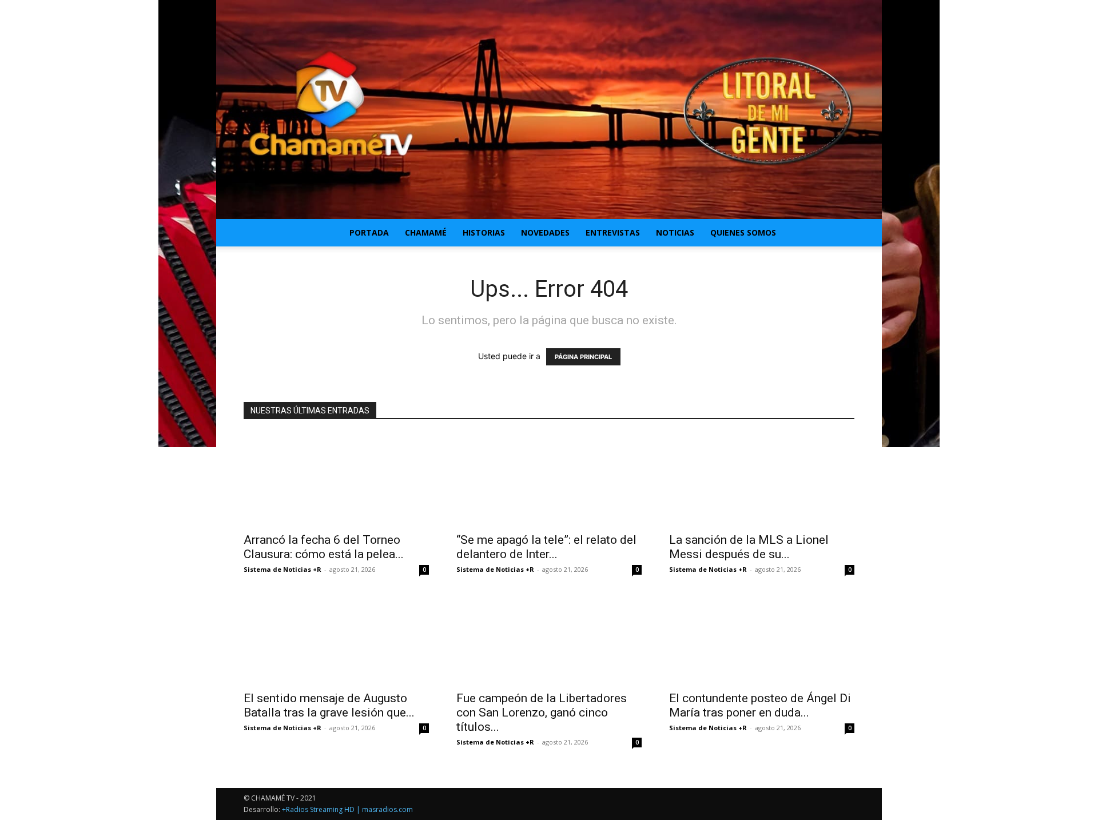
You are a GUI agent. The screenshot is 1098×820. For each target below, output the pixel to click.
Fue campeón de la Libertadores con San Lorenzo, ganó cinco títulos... (541, 712)
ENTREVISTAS (613, 232)
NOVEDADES (545, 232)
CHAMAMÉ (426, 232)
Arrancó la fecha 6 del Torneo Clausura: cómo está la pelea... (324, 547)
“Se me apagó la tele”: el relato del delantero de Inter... (546, 547)
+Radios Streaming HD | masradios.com (347, 809)
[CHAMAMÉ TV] (549, 109)
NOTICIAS (675, 232)
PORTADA (369, 232)
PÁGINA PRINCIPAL (583, 357)
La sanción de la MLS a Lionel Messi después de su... (749, 547)
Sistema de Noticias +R (282, 569)
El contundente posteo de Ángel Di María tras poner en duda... (760, 705)
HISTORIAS (484, 232)
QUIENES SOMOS (743, 232)
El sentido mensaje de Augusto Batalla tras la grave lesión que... (329, 705)
